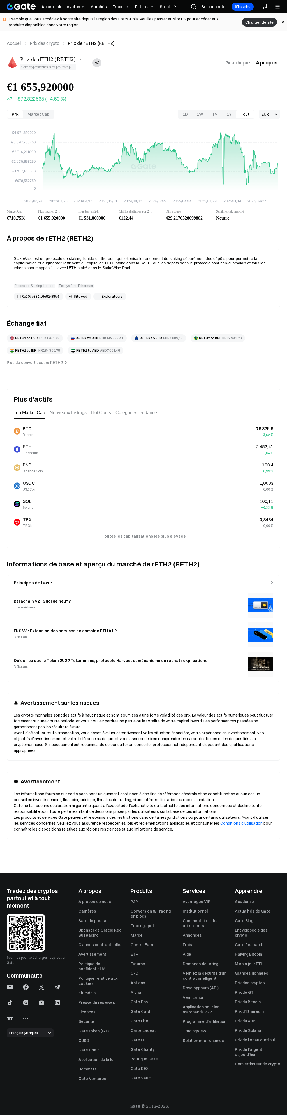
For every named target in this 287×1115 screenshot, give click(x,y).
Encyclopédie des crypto (251, 933)
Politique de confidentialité (92, 966)
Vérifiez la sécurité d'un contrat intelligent (204, 976)
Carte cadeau (144, 1030)
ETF (134, 954)
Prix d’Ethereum (249, 1011)
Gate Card (140, 1011)
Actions (138, 982)
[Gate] (21, 6)
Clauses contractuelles (100, 944)
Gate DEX (140, 1068)
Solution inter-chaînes (203, 1040)
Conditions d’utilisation (241, 823)
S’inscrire (242, 6)
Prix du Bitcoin (248, 1001)
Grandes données (251, 973)
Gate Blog (244, 920)
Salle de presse (92, 920)
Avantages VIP (196, 901)
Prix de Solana (248, 1030)
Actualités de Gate (252, 911)
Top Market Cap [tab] (29, 412)
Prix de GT (244, 992)
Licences (87, 1011)
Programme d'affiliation (204, 1021)
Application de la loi (96, 1059)
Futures (138, 963)
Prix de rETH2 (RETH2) (91, 43)
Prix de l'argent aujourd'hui (248, 1052)
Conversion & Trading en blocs (151, 914)
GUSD (83, 1040)
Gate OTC (140, 1039)
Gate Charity (143, 1049)
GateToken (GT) (93, 1031)
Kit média (87, 992)
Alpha (136, 992)
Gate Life (139, 1020)
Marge (137, 935)
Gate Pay (139, 1001)
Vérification (193, 997)
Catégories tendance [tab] (136, 412)
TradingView (194, 1031)
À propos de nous (94, 901)
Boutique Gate (144, 1059)
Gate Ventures (92, 1078)
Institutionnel (195, 911)
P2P (134, 901)
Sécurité (86, 1021)
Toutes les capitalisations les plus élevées (144, 536)
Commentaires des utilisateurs (201, 923)
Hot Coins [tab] (101, 412)
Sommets (87, 1069)
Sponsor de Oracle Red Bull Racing (99, 933)
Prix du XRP (245, 1020)
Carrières (87, 911)
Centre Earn (142, 944)
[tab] (238, 62)
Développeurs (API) (201, 987)
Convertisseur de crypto (257, 1064)
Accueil (14, 43)
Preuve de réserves (96, 1002)
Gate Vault (141, 1078)
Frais (187, 944)
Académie (244, 901)
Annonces (192, 935)
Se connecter (214, 6)
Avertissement (92, 954)
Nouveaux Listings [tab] (68, 412)
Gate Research (249, 944)
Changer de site (259, 22)
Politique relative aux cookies (97, 981)
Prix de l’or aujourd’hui (255, 1039)
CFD (134, 973)
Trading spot (142, 925)
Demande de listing (200, 963)
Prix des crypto (44, 43)
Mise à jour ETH (249, 963)
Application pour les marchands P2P (201, 1009)
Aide (187, 954)
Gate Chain (88, 1050)
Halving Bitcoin (248, 954)
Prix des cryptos (250, 982)
